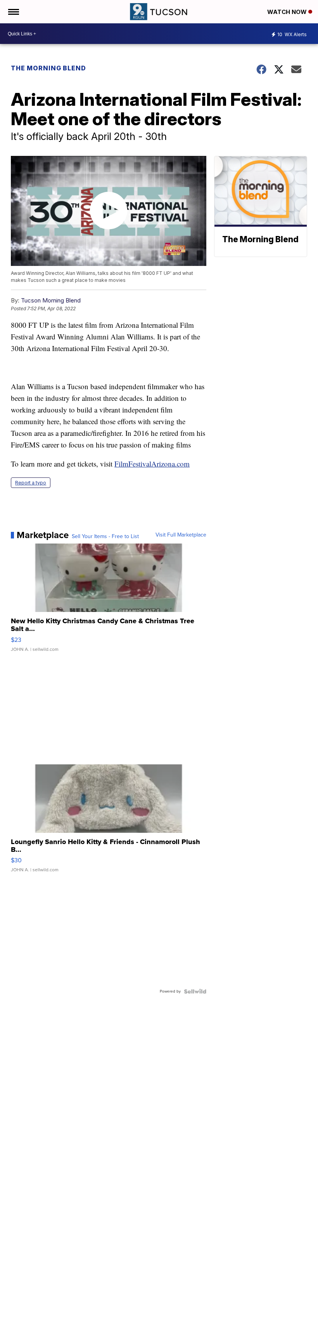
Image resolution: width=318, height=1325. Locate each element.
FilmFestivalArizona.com (152, 463)
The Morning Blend (48, 68)
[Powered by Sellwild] (195, 991)
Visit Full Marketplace (181, 535)
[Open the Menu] (13, 11)
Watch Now (287, 12)
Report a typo (30, 483)
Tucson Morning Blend (51, 300)
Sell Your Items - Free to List (105, 536)
